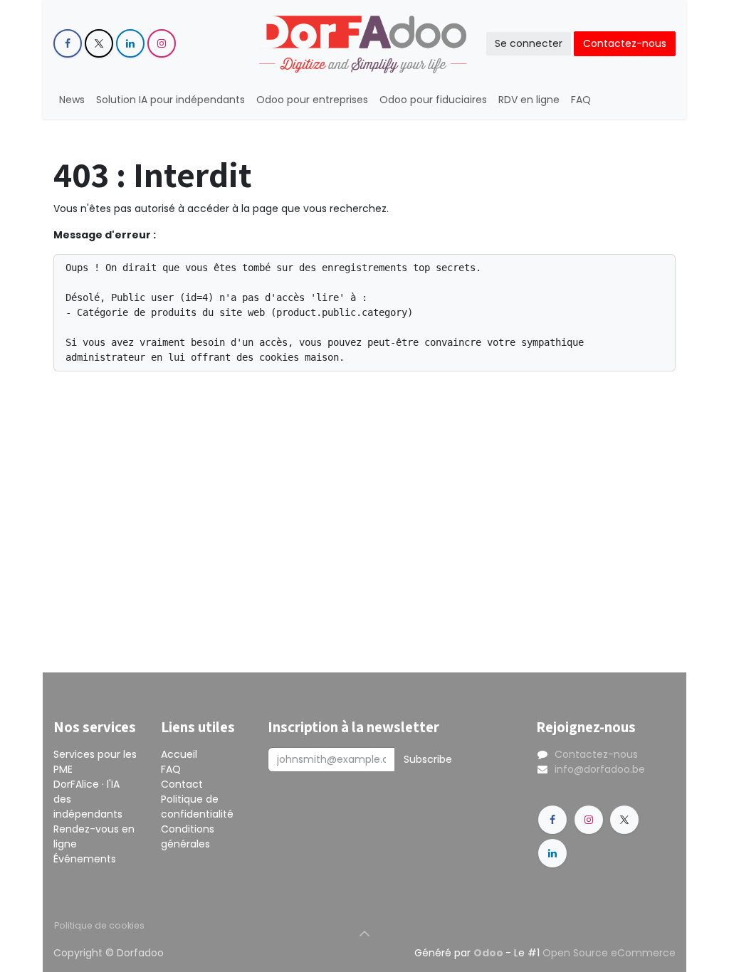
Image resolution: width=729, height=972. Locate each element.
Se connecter (528, 43)
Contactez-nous (624, 43)
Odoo (489, 953)
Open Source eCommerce (609, 953)
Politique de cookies (99, 925)
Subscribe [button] (428, 759)
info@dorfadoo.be (600, 769)
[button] (364, 933)
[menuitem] (71, 100)
